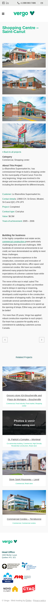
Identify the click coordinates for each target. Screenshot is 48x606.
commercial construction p (14, 242)
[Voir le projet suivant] (41, 339)
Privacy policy (39, 600)
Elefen (28, 600)
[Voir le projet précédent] (5, 339)
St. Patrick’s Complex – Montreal (24, 439)
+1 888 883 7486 (28, 3)
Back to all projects (12, 152)
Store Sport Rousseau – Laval (24, 479)
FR (42, 3)
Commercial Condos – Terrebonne (24, 519)
